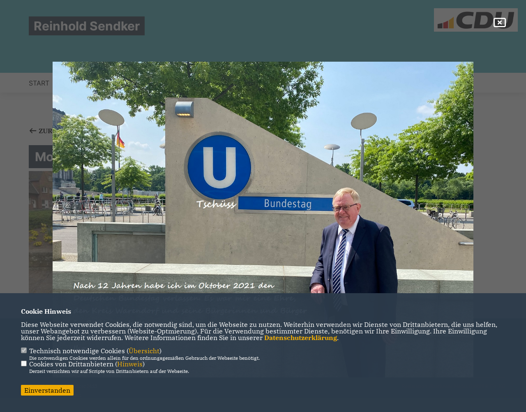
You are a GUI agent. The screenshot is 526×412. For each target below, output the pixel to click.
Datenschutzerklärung (300, 337)
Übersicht (144, 351)
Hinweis (130, 364)
